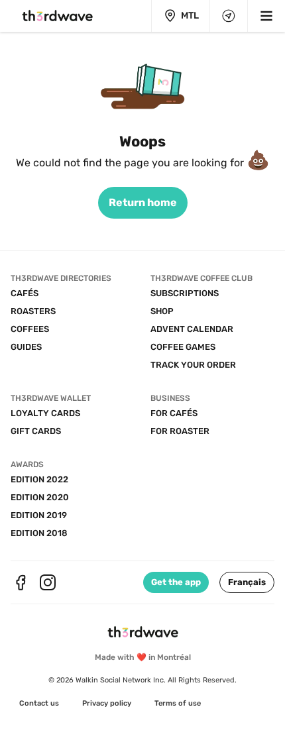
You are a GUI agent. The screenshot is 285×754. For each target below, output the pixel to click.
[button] (246, 582)
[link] (143, 203)
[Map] (229, 16)
